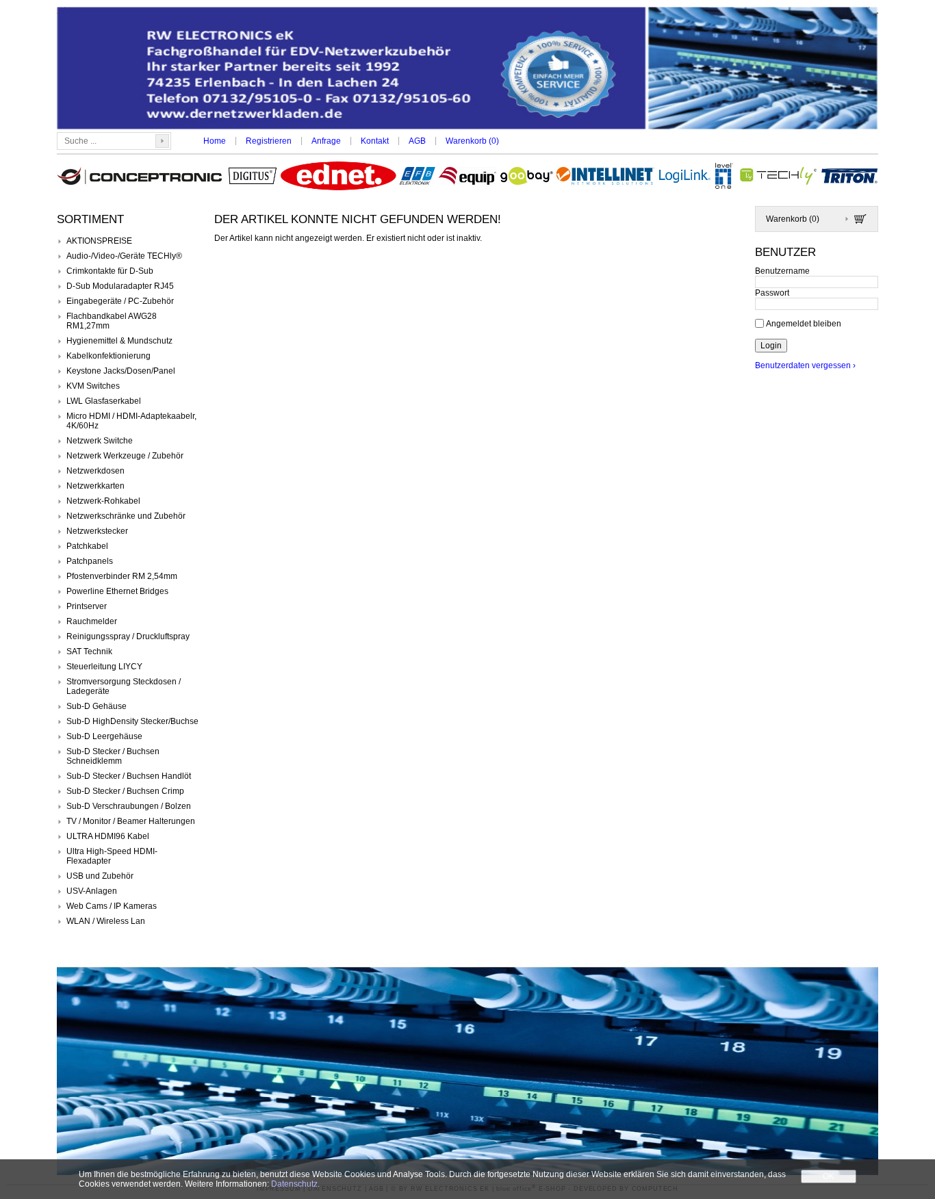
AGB (417, 141)
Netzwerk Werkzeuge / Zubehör (124, 456)
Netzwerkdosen (95, 471)
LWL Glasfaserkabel (103, 401)
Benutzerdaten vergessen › (805, 365)
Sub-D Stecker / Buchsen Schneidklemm (112, 756)
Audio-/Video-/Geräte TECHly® (124, 256)
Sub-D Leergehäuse (104, 736)
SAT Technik (89, 651)
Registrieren (269, 141)
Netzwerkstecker (97, 531)
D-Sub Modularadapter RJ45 (120, 286)
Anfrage (326, 141)
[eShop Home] (467, 69)
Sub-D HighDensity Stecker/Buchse (132, 721)
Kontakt (375, 141)
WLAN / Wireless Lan (105, 921)
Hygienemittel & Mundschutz (119, 341)
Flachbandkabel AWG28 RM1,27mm (111, 321)
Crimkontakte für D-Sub (109, 271)
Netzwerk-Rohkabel (103, 501)
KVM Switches (93, 386)
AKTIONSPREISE (99, 241)
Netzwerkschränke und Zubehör (125, 516)
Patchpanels (89, 561)
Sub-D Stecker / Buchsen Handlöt (128, 776)
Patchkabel (87, 546)
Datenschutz (294, 1184)
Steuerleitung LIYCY (104, 666)
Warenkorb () (472, 141)
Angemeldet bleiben (803, 323)
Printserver (86, 606)
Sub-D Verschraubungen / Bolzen (128, 806)
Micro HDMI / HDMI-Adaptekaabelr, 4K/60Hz (131, 420)
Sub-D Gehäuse (96, 706)
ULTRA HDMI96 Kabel (107, 836)
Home (214, 141)
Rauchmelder (91, 621)
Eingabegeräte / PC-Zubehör (120, 301)
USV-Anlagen (91, 891)
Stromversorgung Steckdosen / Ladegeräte (123, 686)
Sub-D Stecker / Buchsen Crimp (125, 791)
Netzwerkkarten (95, 486)
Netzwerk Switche (99, 441)
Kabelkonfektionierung (108, 356)
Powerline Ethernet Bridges (117, 591)
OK (828, 1176)
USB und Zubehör (99, 876)
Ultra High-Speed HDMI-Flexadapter (111, 856)
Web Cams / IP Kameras (111, 906)
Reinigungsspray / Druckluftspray (128, 636)
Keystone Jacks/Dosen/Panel (120, 371)
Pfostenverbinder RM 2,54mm (121, 576)
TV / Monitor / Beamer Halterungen (130, 821)
